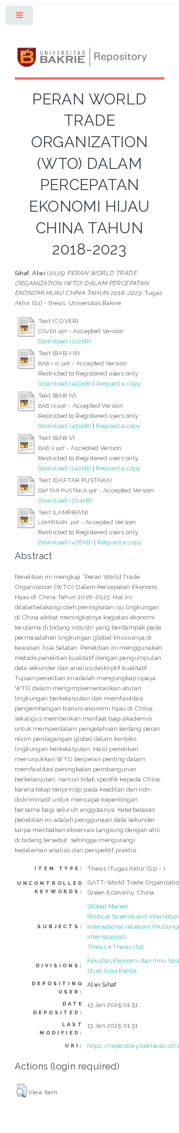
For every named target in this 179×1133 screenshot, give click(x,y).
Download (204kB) (65, 500)
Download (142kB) (64, 468)
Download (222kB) (64, 341)
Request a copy (118, 383)
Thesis (96, 946)
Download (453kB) (65, 383)
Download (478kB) (65, 542)
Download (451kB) (64, 425)
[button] (21, 1091)
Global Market (107, 906)
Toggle (20, 17)
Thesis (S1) (128, 946)
